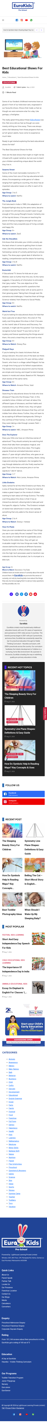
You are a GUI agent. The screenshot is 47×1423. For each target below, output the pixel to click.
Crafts (11, 1085)
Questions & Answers (17, 1171)
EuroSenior (6, 1390)
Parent (11, 1161)
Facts (11, 1105)
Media (4, 1300)
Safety (11, 1174)
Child (5, 960)
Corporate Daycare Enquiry (12, 1329)
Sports (11, 1187)
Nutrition (12, 1157)
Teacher (12, 1197)
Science (12, 1177)
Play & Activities (15, 1164)
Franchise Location (9, 1291)
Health (11, 1131)
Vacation (12, 1207)
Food (11, 1115)
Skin (10, 1180)
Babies (11, 1066)
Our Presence (7, 1287)
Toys (11, 1203)
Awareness (13, 1062)
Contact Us (6, 1294)
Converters (6, 1307)
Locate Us (6, 1284)
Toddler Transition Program (12, 1378)
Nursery (5, 1384)
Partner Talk (6, 1281)
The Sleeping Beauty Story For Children (11, 845)
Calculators (6, 1303)
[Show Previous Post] (37, 30)
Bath (10, 1072)
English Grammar (15, 1098)
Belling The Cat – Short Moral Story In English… (34, 879)
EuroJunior (6, 1387)
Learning (19, 935)
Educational (12, 77)
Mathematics (12, 722)
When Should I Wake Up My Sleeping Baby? (33, 914)
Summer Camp (14, 1194)
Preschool (13, 1167)
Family (11, 1108)
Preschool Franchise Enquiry (13, 1326)
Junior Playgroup (8, 1381)
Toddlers (12, 1200)
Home (4, 77)
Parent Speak (7, 1278)
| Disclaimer (20, 1408)
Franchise (12, 1118)
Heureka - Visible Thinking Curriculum (16, 1362)
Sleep (11, 1184)
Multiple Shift (14, 1151)
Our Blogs (6, 1297)
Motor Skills (13, 1148)
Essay (11, 1102)
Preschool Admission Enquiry (13, 1323)
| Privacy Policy (10, 1408)
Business (12, 1079)
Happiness (13, 1128)
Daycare (12, 1089)
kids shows (35, 119)
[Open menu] (3, 20)
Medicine (12, 1144)
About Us (5, 1275)
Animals (6, 984)
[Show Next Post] (41, 30)
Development (14, 1092)
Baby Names (14, 1069)
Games (11, 1125)
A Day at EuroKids (9, 1359)
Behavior (12, 1076)
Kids (20, 687)
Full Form (12, 1121)
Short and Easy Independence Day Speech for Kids (16, 943)
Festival (6, 935)
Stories (28, 687)
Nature (11, 1154)
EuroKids (8, 87)
